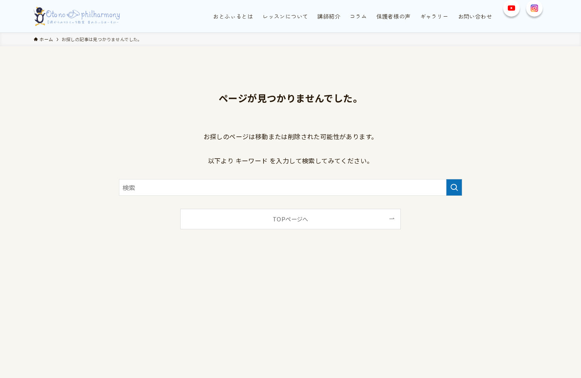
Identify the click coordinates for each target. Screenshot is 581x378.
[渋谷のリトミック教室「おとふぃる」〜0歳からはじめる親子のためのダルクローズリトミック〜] (77, 16)
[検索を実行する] (454, 187)
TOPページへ (290, 219)
